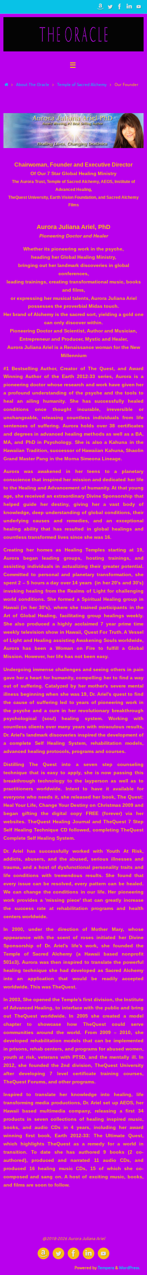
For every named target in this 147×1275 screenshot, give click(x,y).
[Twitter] (110, 6)
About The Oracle (32, 84)
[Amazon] (100, 6)
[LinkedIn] (129, 6)
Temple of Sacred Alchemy (82, 84)
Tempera (106, 1268)
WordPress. (129, 1268)
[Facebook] (119, 6)
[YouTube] (139, 6)
